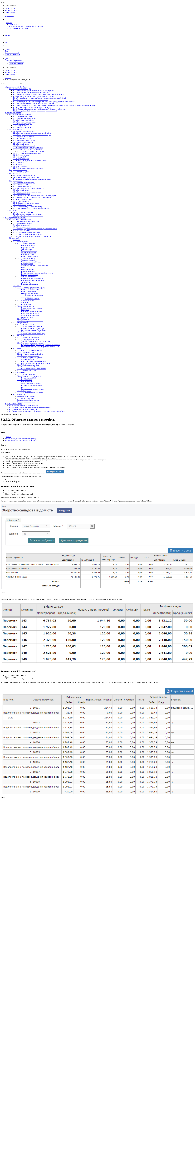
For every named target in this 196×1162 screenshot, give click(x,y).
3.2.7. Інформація (19, 394)
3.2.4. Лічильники (19, 335)
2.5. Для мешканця (15, 181)
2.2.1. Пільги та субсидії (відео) (24, 131)
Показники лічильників (29, 284)
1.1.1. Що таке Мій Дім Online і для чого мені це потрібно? (33, 90)
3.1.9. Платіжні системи (21, 230)
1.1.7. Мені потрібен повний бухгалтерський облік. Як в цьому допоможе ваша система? (44, 102)
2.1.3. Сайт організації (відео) (23, 120)
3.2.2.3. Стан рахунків (24, 304)
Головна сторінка (27, 381)
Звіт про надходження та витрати (32, 389)
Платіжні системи (27, 247)
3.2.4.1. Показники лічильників (28, 337)
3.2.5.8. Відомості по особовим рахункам (31, 367)
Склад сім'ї (25, 310)
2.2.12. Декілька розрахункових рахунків (27, 153)
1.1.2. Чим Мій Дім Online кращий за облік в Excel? (31, 92)
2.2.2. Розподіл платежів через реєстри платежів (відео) (32, 133)
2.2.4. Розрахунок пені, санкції (23, 137)
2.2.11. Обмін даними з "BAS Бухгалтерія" (28, 149)
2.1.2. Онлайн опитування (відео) (24, 118)
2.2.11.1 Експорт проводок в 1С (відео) (30, 151)
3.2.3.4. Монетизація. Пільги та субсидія (31, 334)
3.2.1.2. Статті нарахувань (26, 258)
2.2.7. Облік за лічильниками (23, 142)
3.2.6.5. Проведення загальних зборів (30, 393)
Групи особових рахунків (30, 313)
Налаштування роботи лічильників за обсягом (37, 273)
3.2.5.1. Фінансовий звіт (25, 352)
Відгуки (8, 49)
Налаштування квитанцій (30, 289)
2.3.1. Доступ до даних (21, 172)
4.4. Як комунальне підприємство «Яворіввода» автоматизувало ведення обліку (37, 411)
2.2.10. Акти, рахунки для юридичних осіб (28, 148)
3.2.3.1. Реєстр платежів (25, 324)
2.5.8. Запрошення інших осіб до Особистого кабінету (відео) (34, 195)
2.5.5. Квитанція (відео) (21, 190)
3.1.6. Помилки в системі (22, 227)
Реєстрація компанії (12, 53)
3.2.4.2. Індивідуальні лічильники (29, 339)
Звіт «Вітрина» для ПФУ (29, 359)
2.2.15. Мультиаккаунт (21, 159)
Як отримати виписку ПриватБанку (33, 330)
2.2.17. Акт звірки (19, 162)
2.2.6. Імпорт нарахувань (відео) (24, 140)
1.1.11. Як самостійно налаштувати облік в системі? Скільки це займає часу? (39, 109)
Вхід (6, 51)
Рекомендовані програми (26, 402)
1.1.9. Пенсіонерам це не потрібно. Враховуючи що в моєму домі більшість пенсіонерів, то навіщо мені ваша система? (54, 105)
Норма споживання (28, 271)
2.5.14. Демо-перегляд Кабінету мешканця (27, 207)
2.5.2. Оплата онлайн (20, 184)
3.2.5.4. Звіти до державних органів (29, 358)
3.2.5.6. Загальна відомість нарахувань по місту (33, 363)
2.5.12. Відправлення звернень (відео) (26, 203)
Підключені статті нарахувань (31, 311)
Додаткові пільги (27, 317)
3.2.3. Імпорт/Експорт (20, 323)
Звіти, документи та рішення (31, 383)
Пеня (23, 267)
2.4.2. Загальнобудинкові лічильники (26, 177)
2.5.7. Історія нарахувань (21, 194)
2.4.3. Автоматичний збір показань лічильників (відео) (32, 179)
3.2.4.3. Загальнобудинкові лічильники (30, 343)
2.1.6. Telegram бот (19, 125)
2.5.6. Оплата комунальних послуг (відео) (27, 192)
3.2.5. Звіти (17, 348)
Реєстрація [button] (13, 60)
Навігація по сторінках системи (28, 400)
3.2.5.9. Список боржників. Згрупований (31, 369)
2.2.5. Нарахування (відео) (22, 138)
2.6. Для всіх (13, 210)
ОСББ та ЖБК (14, 24)
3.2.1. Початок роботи (20, 242)
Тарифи (7, 35)
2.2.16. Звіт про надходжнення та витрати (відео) (30, 160)
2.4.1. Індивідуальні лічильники (24, 175)
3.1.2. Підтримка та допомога (23, 223)
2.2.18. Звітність (18, 164)
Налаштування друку (28, 291)
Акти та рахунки (27, 297)
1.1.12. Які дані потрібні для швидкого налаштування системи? (35, 111)
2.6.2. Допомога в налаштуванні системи (27, 214)
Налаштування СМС (28, 378)
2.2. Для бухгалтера (15, 129)
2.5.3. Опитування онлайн (22, 186)
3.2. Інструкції (14, 238)
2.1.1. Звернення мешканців (22, 116)
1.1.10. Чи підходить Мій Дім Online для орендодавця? (32, 107)
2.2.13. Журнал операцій (21, 155)
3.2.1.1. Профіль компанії (26, 243)
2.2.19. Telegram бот (20, 166)
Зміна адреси (25, 282)
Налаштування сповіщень (30, 256)
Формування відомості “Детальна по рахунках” (21, 440)
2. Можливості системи (13, 113)
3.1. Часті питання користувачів (20, 219)
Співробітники (26, 249)
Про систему (9, 16)
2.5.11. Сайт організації (21, 201)
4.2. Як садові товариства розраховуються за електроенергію (30, 407)
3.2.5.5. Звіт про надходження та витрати (31, 361)
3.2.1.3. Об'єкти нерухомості (27, 277)
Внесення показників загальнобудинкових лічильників (40, 346)
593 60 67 (11, 9)
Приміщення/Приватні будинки (32, 278)
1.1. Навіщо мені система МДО (20, 89)
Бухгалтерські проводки (29, 293)
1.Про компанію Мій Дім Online (16, 87)
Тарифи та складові (28, 260)
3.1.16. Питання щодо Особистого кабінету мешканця (32, 236)
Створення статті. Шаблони (31, 262)
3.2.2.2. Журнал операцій (26, 300)
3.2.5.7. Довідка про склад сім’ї (28, 365)
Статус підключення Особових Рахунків (35, 265)
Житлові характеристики (30, 315)
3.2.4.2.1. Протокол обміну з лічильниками (36, 341)
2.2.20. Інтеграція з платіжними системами (28, 168)
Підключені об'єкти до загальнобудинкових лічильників (40, 345)
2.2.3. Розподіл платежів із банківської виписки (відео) (32, 135)
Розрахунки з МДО (28, 254)
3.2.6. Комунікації (19, 372)
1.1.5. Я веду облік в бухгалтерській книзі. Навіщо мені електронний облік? (39, 98)
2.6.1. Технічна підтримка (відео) (24, 212)
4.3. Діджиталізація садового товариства (23, 409)
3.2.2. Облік (17, 286)
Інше (23, 387)
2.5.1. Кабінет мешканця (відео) (24, 183)
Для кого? (8, 23)
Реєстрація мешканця (12, 55)
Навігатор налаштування (26, 396)
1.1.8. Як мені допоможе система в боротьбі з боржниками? (34, 103)
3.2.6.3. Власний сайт (24, 380)
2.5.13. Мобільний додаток (22, 205)
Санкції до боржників (28, 253)
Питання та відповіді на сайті (31, 385)
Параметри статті (27, 264)
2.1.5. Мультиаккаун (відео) (22, 124)
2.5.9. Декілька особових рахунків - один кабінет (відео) (32, 197)
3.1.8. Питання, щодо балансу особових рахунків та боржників (35, 229)
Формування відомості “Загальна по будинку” (21, 438)
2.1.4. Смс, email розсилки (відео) (24, 122)
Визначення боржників (29, 251)
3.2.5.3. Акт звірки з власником (28, 356)
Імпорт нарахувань (27, 269)
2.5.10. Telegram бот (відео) (22, 199)
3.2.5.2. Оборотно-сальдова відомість (30, 354)
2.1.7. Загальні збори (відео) (22, 127)
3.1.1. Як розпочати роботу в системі (26, 221)
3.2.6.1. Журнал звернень (26, 374)
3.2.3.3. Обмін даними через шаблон (29, 332)
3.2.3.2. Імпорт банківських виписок (29, 326)
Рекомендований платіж (29, 275)
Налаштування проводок (34, 295)
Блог (6, 42)
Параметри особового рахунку (31, 308)
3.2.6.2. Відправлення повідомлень (29, 376)
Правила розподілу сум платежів (32, 328)
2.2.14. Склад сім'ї (19, 157)
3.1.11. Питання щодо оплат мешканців (26, 232)
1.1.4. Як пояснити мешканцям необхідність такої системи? (33, 96)
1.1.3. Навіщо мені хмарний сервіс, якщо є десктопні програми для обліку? (39, 94)
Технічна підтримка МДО (26, 398)
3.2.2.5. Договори (23, 319)
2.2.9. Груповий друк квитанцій (24, 146)
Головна (8, 78)
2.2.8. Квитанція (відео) (21, 144)
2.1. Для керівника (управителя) (20, 114)
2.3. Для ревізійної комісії (18, 170)
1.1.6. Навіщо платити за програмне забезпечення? (30, 100)
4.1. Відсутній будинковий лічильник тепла (24, 405)
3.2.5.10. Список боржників (26, 370)
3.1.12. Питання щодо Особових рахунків (27, 234)
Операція (24, 302)
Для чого (8, 437)
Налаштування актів (32, 299)
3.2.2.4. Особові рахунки (25, 306)
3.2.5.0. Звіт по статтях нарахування (29, 350)
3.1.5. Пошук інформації (21, 225)
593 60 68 (11, 10)
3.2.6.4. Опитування (24, 391)
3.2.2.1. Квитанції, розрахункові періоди (31, 288)
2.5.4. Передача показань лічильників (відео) (28, 188)
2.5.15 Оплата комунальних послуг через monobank (31, 208)
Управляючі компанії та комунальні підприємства (26, 26)
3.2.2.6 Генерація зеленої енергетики (30, 321)
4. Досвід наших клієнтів (13, 404)
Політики (16, 240)
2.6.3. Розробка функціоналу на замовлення (28, 216)
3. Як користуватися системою (15, 218)
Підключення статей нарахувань (32, 280)
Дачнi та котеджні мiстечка (18, 28)
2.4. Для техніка (14, 173)
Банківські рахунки (28, 245)
